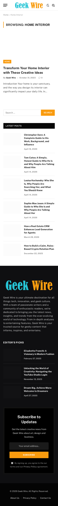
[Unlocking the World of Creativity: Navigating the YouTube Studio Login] (12, 372)
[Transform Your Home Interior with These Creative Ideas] (29, 48)
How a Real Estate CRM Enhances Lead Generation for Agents (38, 229)
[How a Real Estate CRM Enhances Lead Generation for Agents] (12, 230)
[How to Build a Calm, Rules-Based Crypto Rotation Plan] (12, 250)
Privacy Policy (30, 466)
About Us (14, 498)
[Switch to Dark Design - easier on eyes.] (48, 5)
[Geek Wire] (29, 5)
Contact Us (45, 498)
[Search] (53, 5)
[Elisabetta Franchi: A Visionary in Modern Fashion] (12, 355)
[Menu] (5, 5)
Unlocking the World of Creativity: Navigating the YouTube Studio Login (38, 371)
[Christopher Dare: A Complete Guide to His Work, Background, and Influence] (12, 139)
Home (6, 15)
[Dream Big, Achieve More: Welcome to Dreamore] (12, 392)
